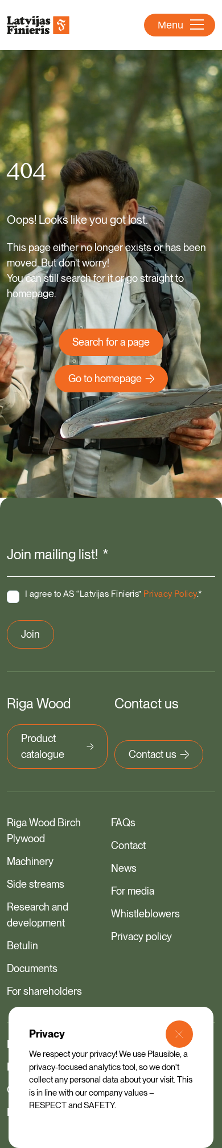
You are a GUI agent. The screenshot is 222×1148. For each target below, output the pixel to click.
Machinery (30, 861)
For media (132, 891)
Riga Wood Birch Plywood (44, 830)
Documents (32, 968)
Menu (170, 25)
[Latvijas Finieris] (38, 25)
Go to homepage (105, 378)
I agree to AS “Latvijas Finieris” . (114, 594)
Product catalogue (42, 746)
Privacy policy (141, 936)
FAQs (123, 823)
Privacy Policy (169, 594)
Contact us (152, 754)
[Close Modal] (179, 1034)
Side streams (35, 884)
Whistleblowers (145, 914)
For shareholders (44, 991)
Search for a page (111, 342)
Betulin (22, 946)
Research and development (37, 915)
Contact (128, 845)
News (124, 868)
